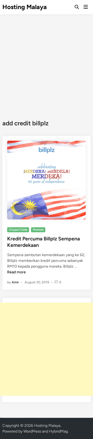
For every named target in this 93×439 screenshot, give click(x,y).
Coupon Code (18, 229)
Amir (15, 282)
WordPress (32, 431)
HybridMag (58, 431)
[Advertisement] (46, 63)
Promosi (38, 229)
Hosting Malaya (24, 7)
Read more (16, 272)
